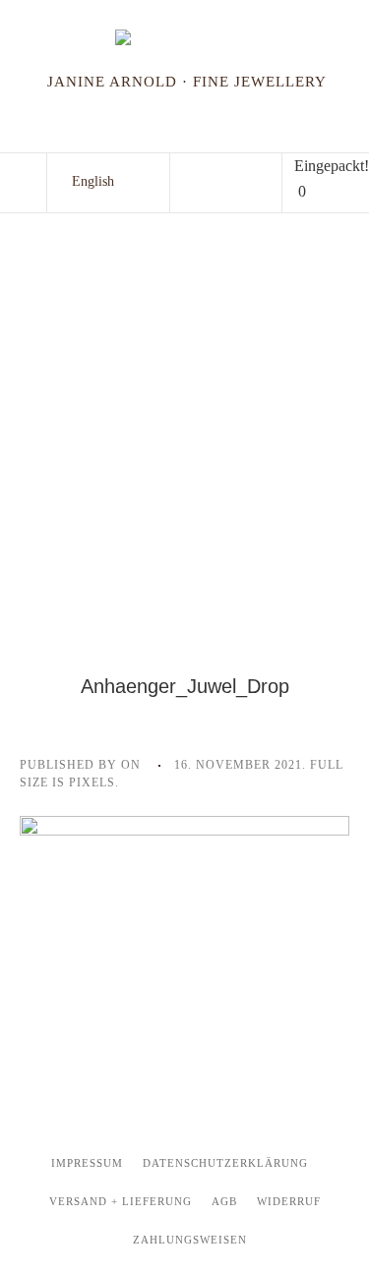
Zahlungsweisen (190, 1239)
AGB (224, 1201)
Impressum (87, 1163)
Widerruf (289, 1201)
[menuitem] (93, 182)
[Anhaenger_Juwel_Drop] (184, 925)
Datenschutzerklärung (225, 1163)
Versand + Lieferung (120, 1201)
